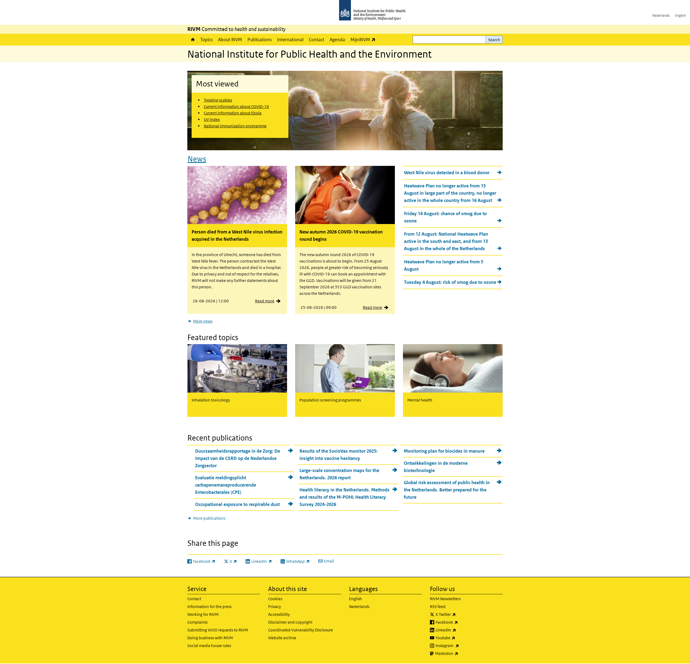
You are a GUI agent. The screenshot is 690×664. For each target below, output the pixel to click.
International (290, 40)
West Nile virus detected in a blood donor (446, 173)
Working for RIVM (203, 614)
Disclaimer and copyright (290, 622)
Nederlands (661, 15)
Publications (259, 40)
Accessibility (279, 614)
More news (202, 321)
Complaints (197, 622)
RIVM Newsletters (445, 598)
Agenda (337, 40)
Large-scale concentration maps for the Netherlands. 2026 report (339, 474)
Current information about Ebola (232, 113)
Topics (206, 40)
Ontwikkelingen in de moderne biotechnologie (436, 466)
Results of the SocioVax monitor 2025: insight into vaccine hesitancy (338, 454)
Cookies (275, 598)
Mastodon (461, 653)
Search (494, 39)
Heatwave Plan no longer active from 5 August (443, 265)
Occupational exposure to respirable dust (237, 504)
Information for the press (209, 606)
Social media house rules (209, 645)
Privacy (274, 606)
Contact (316, 40)
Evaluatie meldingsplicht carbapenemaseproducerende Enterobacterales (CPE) (225, 485)
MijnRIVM (364, 39)
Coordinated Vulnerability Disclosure (300, 629)
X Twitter (460, 614)
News (197, 159)
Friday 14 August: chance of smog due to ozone (445, 217)
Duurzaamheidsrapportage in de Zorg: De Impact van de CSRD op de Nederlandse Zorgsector (237, 458)
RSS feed (438, 606)
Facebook (461, 622)
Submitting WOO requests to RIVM (217, 629)
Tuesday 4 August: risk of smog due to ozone (450, 282)
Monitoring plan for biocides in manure (444, 451)
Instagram (461, 645)
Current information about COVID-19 (236, 106)
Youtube (460, 637)
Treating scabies (218, 100)
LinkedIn (460, 629)
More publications (209, 518)
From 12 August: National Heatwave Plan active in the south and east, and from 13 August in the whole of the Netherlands (446, 241)
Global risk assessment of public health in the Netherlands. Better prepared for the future (447, 490)
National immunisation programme (235, 125)
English (680, 15)
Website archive (282, 637)
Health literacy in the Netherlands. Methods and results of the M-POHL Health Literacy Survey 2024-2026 (344, 497)
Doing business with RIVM (210, 637)
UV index (212, 119)
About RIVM (230, 40)
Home (192, 40)
